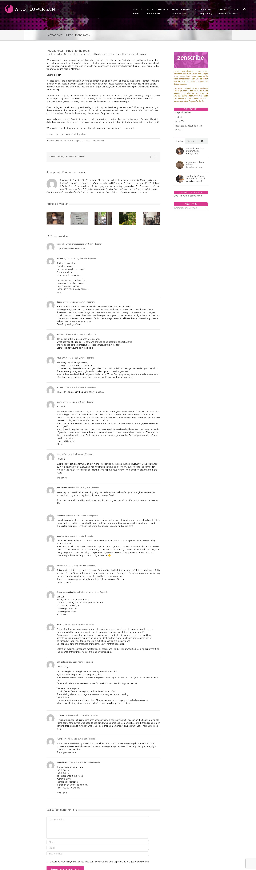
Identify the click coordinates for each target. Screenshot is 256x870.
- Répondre (98, 244)
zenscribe (54, 141)
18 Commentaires (97, 141)
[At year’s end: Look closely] (180, 162)
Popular (179, 141)
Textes (178, 117)
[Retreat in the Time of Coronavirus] (180, 149)
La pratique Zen (81, 141)
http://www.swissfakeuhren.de (71, 248)
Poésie (178, 130)
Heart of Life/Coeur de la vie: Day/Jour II (195, 177)
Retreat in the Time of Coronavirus (195, 149)
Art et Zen (180, 121)
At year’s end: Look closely (195, 163)
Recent (191, 141)
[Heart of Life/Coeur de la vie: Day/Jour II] (180, 176)
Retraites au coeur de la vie (188, 126)
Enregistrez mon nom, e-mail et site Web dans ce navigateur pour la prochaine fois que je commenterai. (99, 862)
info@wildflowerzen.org (191, 196)
